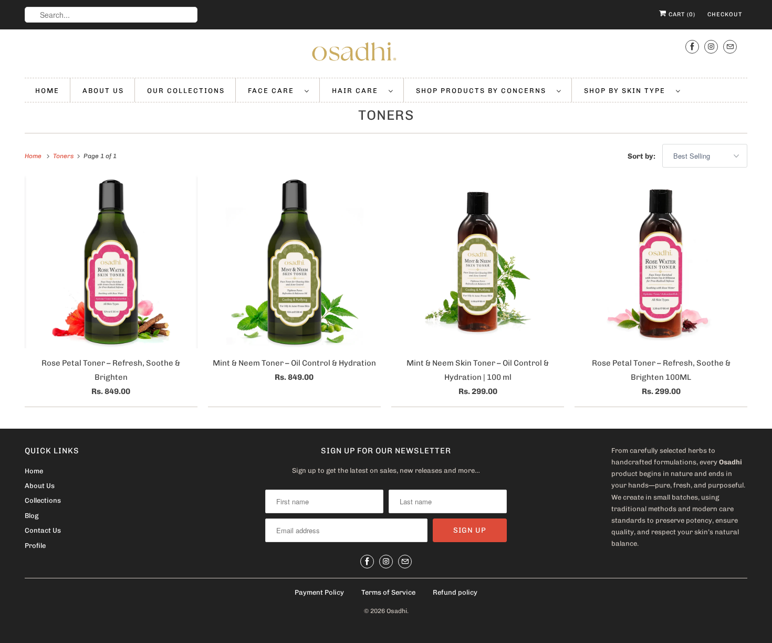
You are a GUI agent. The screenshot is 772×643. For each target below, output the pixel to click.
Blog (31, 516)
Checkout (724, 14)
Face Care (273, 91)
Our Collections (186, 91)
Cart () (680, 14)
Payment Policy (319, 592)
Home (47, 91)
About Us (103, 91)
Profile (35, 545)
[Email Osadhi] (730, 46)
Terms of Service (388, 592)
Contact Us (43, 530)
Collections (43, 500)
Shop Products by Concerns (483, 91)
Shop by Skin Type (627, 91)
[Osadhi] (386, 53)
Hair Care (357, 91)
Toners (386, 115)
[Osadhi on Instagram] (711, 46)
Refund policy (455, 592)
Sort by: (642, 156)
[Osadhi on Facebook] (692, 46)
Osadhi (397, 611)
